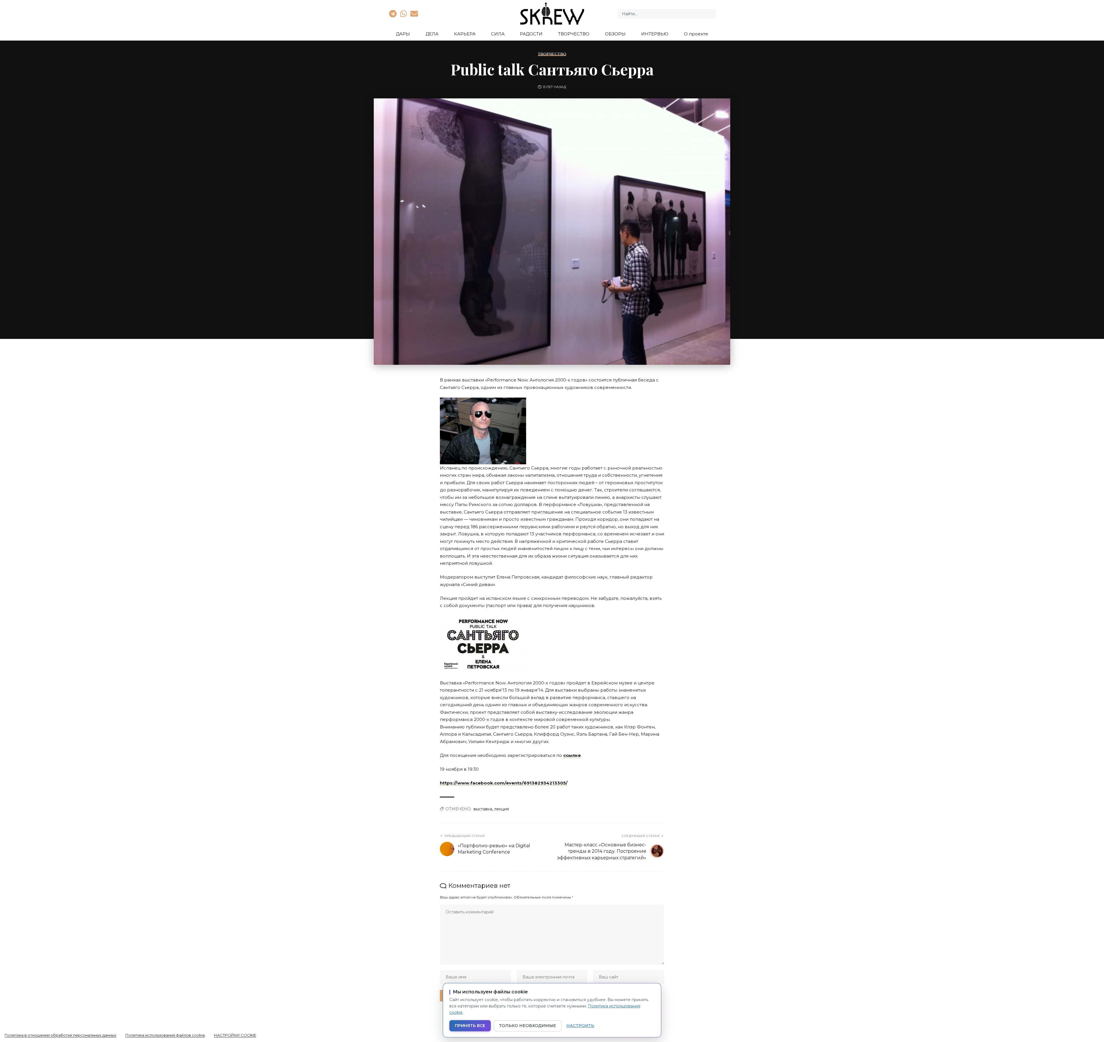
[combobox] (667, 14)
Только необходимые (527, 1025)
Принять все (470, 1025)
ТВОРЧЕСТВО (552, 54)
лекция (501, 809)
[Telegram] (392, 13)
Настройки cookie (235, 1035)
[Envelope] (414, 13)
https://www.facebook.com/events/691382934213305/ (504, 783)
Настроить (580, 1025)
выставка (483, 809)
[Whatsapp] (403, 13)
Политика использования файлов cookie (165, 1035)
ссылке (572, 755)
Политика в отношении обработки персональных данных (60, 1035)
